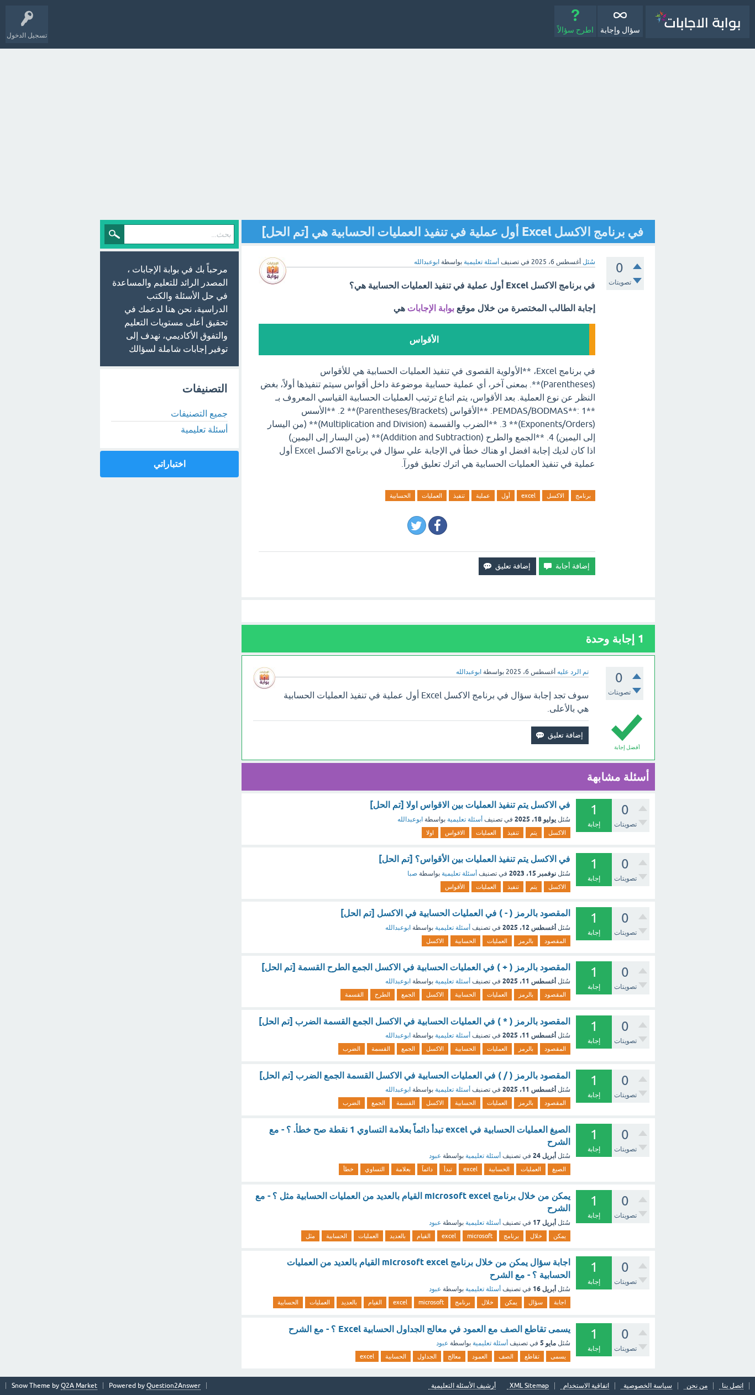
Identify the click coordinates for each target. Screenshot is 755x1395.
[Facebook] (437, 525)
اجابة (560, 1302)
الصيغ (559, 1169)
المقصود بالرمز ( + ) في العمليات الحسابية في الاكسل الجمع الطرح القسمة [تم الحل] (415, 967)
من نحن (696, 1385)
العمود (479, 1356)
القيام (424, 1236)
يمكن (559, 1236)
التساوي (375, 1169)
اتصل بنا (732, 1385)
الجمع (408, 994)
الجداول (427, 1356)
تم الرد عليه (573, 672)
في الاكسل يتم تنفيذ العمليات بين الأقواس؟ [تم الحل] (474, 859)
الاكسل (555, 495)
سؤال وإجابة (620, 29)
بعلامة (403, 1169)
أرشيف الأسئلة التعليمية (463, 1385)
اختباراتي (170, 464)
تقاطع (532, 1356)
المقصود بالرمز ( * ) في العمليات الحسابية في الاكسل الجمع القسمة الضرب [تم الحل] (414, 1021)
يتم (533, 832)
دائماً (427, 1169)
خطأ (348, 1169)
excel (528, 495)
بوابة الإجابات (430, 308)
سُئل (589, 262)
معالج (454, 1356)
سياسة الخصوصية (647, 1385)
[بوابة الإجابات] (697, 22)
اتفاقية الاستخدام (586, 1385)
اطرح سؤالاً (575, 29)
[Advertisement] (377, 131)
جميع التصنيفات (199, 413)
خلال (536, 1236)
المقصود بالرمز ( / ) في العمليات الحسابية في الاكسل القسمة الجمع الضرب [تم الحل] (414, 1075)
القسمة (354, 994)
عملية (483, 495)
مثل (310, 1236)
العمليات (432, 495)
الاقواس (455, 832)
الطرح (382, 994)
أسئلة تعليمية (481, 262)
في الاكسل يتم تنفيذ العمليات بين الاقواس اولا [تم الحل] (470, 804)
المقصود (555, 941)
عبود (435, 1156)
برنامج (583, 495)
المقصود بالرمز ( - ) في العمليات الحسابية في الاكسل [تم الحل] (455, 913)
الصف (506, 1356)
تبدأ (448, 1169)
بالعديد (398, 1236)
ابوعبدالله (410, 819)
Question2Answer (173, 1385)
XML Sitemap (529, 1385)
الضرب (351, 1048)
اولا (430, 832)
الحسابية (400, 495)
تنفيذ (459, 495)
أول (505, 495)
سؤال (535, 1302)
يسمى (558, 1356)
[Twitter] (416, 525)
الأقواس (455, 886)
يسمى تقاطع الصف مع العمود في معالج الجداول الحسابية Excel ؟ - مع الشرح (429, 1329)
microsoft (479, 1236)
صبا (412, 873)
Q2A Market (79, 1385)
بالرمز (525, 941)
